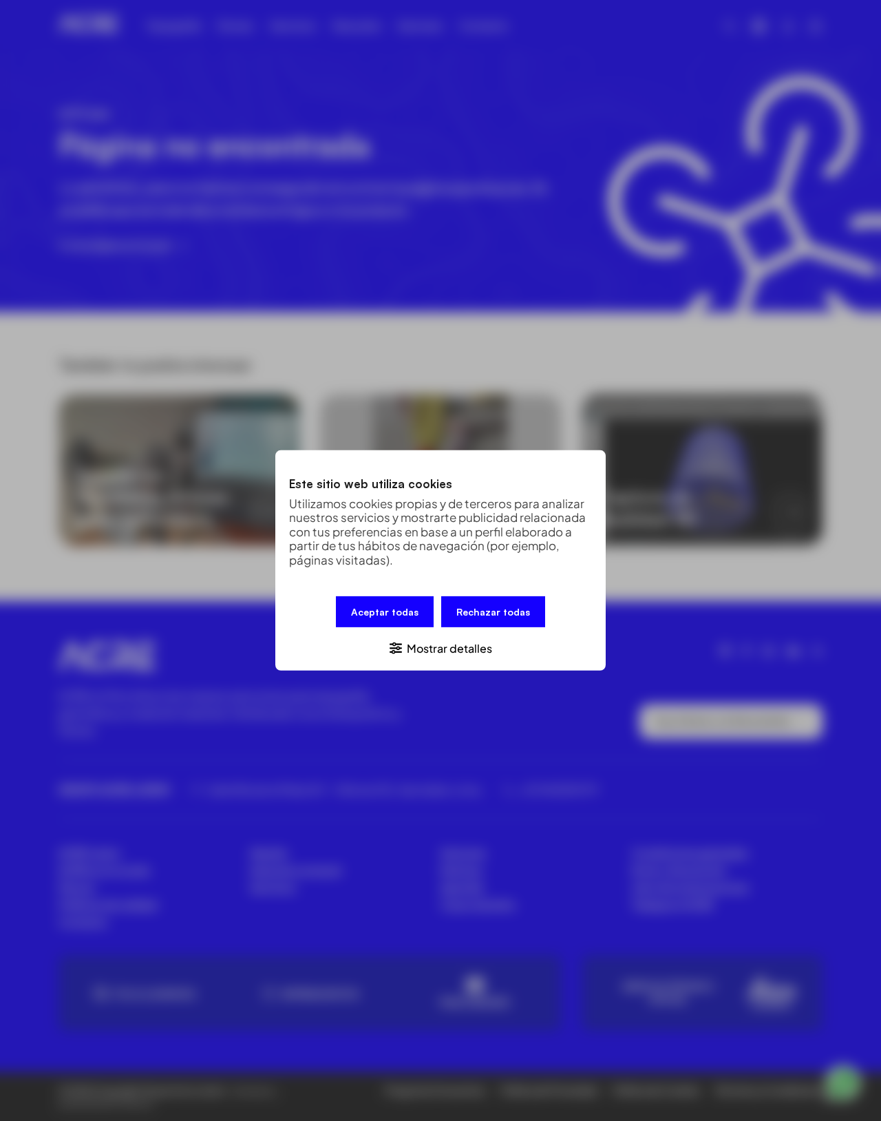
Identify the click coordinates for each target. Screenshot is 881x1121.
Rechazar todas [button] (493, 612)
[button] (440, 647)
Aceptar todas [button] (384, 612)
